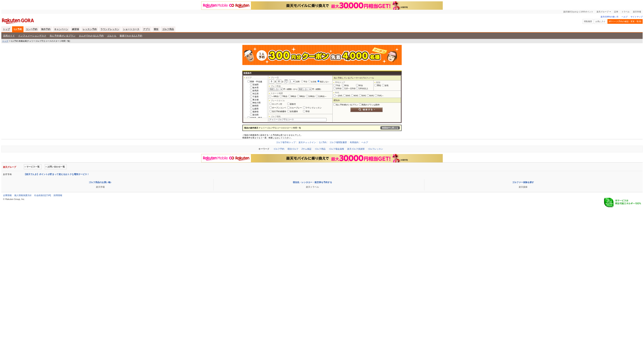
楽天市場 (637, 12)
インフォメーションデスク (32, 35)
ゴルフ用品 (168, 29)
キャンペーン (61, 29)
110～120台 (350, 88)
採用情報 (57, 195)
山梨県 (256, 109)
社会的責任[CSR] (42, 195)
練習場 (75, 29)
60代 (371, 96)
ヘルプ (625, 17)
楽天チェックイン (307, 142)
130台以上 (363, 88)
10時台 (311, 96)
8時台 (293, 96)
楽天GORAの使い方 (610, 17)
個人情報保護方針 (23, 195)
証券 (616, 12)
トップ (6, 29)
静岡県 (256, 106)
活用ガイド (9, 35)
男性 (379, 85)
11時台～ (322, 96)
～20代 (339, 96)
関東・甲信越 (256, 81)
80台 (346, 85)
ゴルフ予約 (278, 149)
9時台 (302, 96)
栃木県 (256, 87)
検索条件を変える (390, 128)
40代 (356, 96)
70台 (338, 85)
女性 (387, 85)
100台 (338, 88)
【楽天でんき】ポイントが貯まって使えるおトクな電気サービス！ (56, 174)
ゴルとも (111, 35)
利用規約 (354, 142)
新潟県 (256, 115)
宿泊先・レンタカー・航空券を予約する (312, 182)
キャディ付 (277, 104)
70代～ (380, 96)
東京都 (256, 100)
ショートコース (131, 29)
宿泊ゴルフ (292, 149)
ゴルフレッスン (375, 149)
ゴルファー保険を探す (523, 182)
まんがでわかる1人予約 (91, 35)
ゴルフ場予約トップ (286, 142)
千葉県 (256, 97)
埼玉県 (256, 94)
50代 (364, 96)
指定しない (324, 82)
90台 (361, 85)
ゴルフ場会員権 (336, 149)
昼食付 (293, 104)
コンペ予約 (31, 29)
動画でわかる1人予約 (131, 35)
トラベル (626, 12)
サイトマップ (637, 17)
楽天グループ (603, 12)
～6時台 (275, 96)
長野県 (256, 112)
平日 (305, 82)
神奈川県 (257, 103)
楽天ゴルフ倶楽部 (356, 149)
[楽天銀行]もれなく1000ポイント (578, 12)
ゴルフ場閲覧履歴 (338, 142)
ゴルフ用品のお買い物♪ (100, 182)
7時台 (284, 96)
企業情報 (7, 195)
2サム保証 (306, 149)
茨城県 (256, 84)
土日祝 (313, 82)
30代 (348, 96)
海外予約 (45, 29)
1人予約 (18, 29)
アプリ (146, 29)
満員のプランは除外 (371, 105)
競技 (156, 29)
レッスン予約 (90, 29)
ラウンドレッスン (109, 29)
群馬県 (256, 90)
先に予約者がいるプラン (62, 35)
